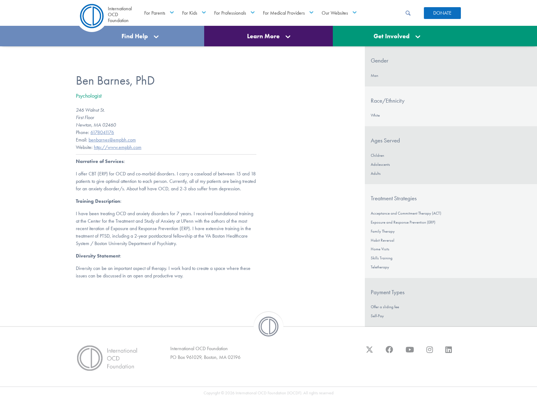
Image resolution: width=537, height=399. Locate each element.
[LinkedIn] (448, 352)
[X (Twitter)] (369, 352)
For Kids (189, 13)
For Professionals (230, 13)
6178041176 (102, 132)
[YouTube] (410, 352)
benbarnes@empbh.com (112, 140)
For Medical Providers (284, 13)
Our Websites (335, 13)
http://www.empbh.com (117, 147)
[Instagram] (429, 352)
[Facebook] (389, 352)
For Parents (154, 13)
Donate (442, 13)
